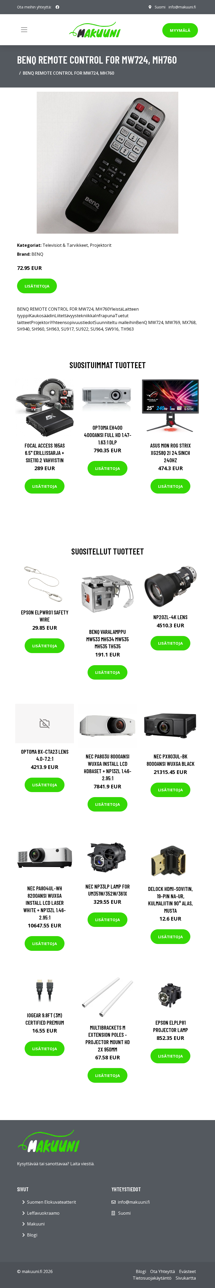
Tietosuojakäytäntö (152, 1278)
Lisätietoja (37, 286)
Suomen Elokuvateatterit (51, 1202)
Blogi (32, 1235)
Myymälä (180, 30)
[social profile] (57, 7)
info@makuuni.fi (182, 6)
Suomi (160, 6)
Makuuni (36, 1224)
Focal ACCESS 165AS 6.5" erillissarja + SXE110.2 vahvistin (45, 452)
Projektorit (100, 245)
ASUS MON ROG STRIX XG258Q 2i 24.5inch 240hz (170, 452)
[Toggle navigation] (24, 30)
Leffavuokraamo (43, 1213)
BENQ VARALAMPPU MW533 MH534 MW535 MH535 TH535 (107, 638)
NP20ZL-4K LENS (170, 617)
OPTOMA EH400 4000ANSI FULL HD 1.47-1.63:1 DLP (107, 434)
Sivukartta (186, 1278)
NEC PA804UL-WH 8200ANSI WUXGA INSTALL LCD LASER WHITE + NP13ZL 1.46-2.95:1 (44, 902)
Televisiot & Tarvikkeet (65, 245)
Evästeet (187, 1271)
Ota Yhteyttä (162, 1271)
